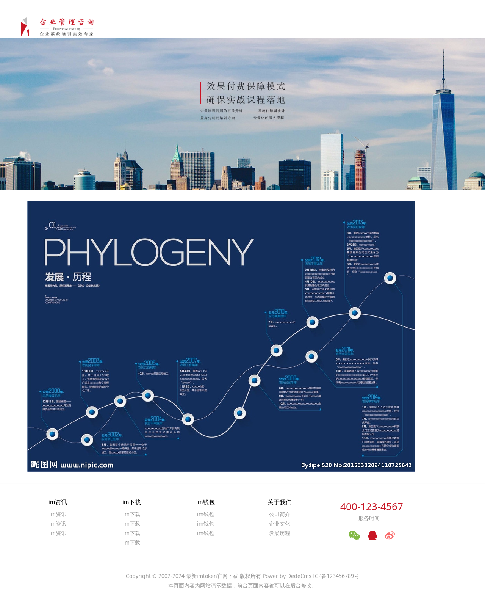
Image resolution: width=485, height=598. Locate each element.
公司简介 (279, 514)
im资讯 (276, 26)
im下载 (309, 26)
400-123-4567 (371, 506)
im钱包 (343, 26)
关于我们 (415, 26)
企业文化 (279, 523)
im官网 (376, 26)
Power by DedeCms (287, 575)
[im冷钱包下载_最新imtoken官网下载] (62, 24)
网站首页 (246, 26)
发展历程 (279, 533)
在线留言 (447, 26)
